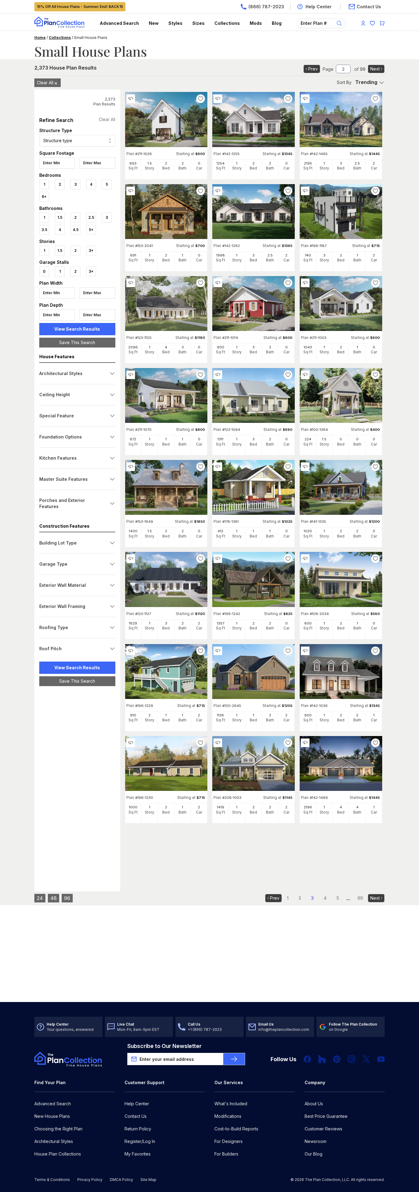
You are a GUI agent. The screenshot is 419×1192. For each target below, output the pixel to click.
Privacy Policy (89, 1179)
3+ (91, 250)
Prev (313, 68)
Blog (277, 23)
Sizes (198, 23)
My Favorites (138, 1153)
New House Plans (52, 1116)
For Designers (228, 1141)
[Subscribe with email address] (234, 1059)
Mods (256, 23)
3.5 (44, 229)
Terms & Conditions (52, 1179)
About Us (314, 1103)
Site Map (148, 1179)
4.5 (76, 229)
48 (53, 898)
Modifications (227, 1116)
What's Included (230, 1103)
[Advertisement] (77, 785)
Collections (227, 23)
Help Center (137, 1103)
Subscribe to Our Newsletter (164, 1046)
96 (67, 898)
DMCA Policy (121, 1179)
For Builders (226, 1153)
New (154, 23)
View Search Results (77, 329)
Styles (175, 23)
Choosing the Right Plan (58, 1128)
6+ (44, 196)
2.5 (91, 217)
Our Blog (313, 1153)
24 (40, 898)
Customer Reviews (323, 1128)
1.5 (59, 217)
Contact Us (136, 1116)
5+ (91, 229)
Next (375, 68)
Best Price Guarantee (326, 1116)
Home (40, 37)
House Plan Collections (57, 1153)
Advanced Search (119, 23)
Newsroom (315, 1141)
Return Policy (138, 1128)
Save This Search (77, 342)
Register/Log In (140, 1141)
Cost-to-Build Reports (236, 1128)
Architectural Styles (53, 1141)
